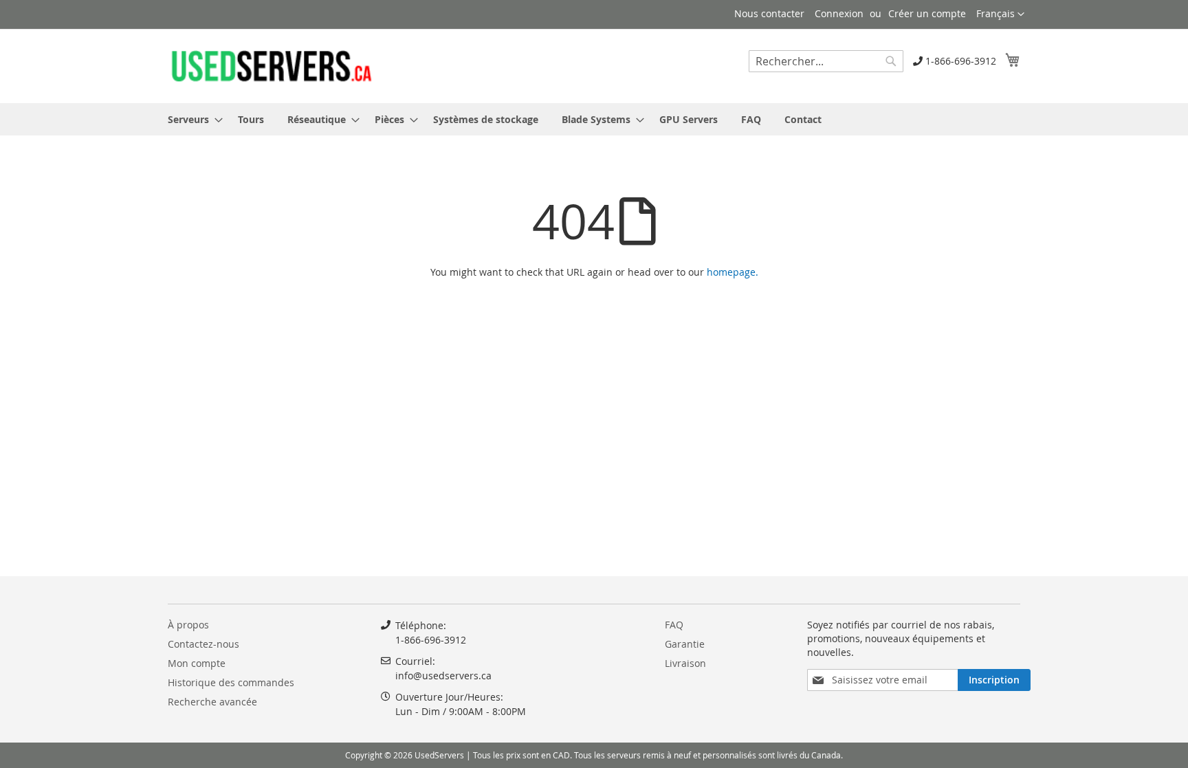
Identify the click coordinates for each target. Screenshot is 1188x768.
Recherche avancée (212, 701)
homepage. (732, 271)
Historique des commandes (231, 682)
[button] (1000, 14)
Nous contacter (769, 13)
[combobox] (826, 61)
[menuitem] (191, 119)
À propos (188, 624)
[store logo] (271, 65)
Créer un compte (927, 13)
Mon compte (197, 663)
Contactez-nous (203, 643)
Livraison (685, 663)
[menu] (594, 119)
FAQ (674, 624)
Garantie (685, 643)
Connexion (839, 13)
